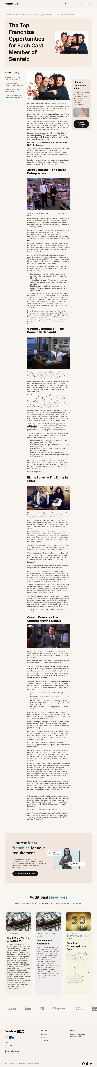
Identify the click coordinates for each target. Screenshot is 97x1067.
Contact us (44, 1040)
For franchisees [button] (39, 4)
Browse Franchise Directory (25, 873)
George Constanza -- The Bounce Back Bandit (14, 84)
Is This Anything (47, 137)
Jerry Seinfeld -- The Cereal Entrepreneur (12, 78)
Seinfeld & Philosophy (43, 135)
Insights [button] (65, 4)
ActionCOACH (32, 426)
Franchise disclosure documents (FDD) (77, 1035)
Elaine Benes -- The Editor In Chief (12, 90)
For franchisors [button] (75, 4)
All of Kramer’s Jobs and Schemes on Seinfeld (48, 682)
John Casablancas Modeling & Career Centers (48, 586)
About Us (43, 1034)
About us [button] (86, 4)
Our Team (43, 1037)
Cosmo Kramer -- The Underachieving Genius (13, 96)
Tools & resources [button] (53, 4)
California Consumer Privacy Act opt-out (12, 1052)
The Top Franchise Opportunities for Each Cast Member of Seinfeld (50, 15)
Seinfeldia (30, 135)
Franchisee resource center (15, 15)
